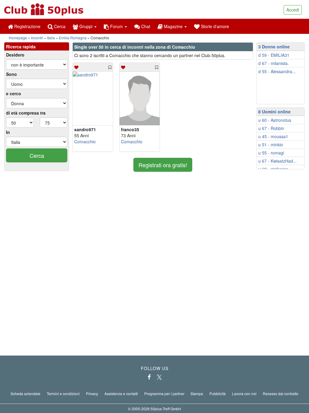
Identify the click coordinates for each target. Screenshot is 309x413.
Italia (51, 37)
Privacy (92, 393)
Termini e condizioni (63, 393)
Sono (11, 74)
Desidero (15, 55)
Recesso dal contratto (280, 393)
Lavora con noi (244, 393)
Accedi (292, 10)
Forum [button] (116, 26)
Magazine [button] (173, 26)
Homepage (18, 37)
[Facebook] (149, 377)
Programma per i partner (164, 393)
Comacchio (85, 141)
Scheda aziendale (25, 393)
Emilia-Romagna (73, 37)
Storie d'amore (214, 26)
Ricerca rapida (21, 47)
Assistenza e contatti (121, 393)
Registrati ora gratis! (163, 165)
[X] (159, 377)
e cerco (13, 93)
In (8, 132)
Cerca (59, 26)
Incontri (37, 37)
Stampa (196, 393)
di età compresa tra (26, 113)
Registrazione (26, 26)
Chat (145, 26)
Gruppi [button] (86, 26)
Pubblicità (217, 393)
